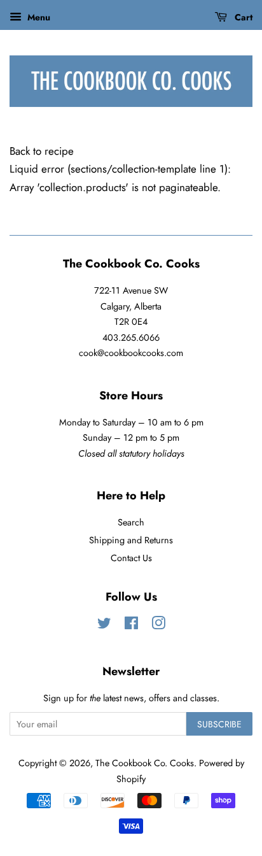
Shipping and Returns (131, 540)
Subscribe (219, 724)
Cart (242, 17)
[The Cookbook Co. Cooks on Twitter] (104, 625)
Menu (37, 17)
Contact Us (131, 558)
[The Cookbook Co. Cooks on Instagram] (158, 625)
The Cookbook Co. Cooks (144, 763)
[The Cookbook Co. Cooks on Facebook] (131, 625)
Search (131, 522)
